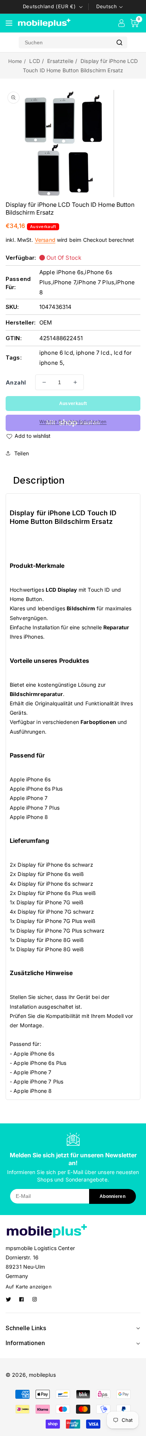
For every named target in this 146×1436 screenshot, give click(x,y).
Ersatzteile (60, 61)
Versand (45, 240)
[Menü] (9, 23)
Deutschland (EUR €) (49, 6)
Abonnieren (112, 1196)
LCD (34, 61)
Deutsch (106, 6)
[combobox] (65, 42)
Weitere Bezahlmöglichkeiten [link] (73, 421)
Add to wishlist (33, 436)
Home (15, 61)
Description (39, 480)
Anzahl (16, 382)
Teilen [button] (21, 453)
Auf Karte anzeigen (29, 1287)
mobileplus (42, 1375)
